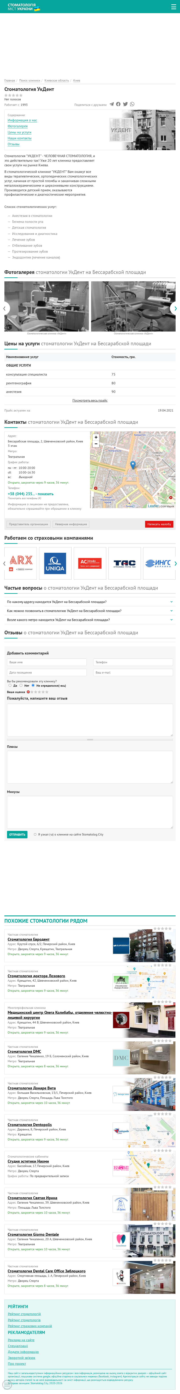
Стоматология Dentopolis (30, 1124)
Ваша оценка (16, 692)
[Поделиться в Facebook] (118, 105)
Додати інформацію (23, 1352)
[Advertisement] (90, 43)
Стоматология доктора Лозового (36, 975)
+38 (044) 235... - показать (31, 495)
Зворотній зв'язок (21, 1357)
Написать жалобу (159, 524)
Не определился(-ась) (51, 686)
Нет (26, 686)
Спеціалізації (18, 1346)
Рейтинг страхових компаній (30, 1326)
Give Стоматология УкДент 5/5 (47, 691)
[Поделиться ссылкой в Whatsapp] (132, 105)
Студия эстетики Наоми (28, 1161)
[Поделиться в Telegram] (111, 105)
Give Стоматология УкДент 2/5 (36, 691)
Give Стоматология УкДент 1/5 (32, 691)
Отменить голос (28, 691)
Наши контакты (20, 138)
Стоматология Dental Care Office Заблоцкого (47, 1270)
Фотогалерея (18, 126)
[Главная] (26, 6)
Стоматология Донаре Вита (32, 1088)
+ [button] (96, 437)
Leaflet (153, 505)
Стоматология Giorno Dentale (33, 1234)
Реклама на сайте (21, 1340)
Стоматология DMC (24, 1051)
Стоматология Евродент (29, 939)
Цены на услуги (19, 132)
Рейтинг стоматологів (24, 1320)
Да (15, 686)
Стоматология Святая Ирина (32, 1197)
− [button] (96, 444)
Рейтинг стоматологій (24, 1314)
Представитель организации (28, 524)
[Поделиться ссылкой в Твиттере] (125, 105)
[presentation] (6, 308)
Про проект (17, 1363)
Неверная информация (71, 524)
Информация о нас (22, 120)
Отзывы (14, 144)
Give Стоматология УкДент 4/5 (43, 691)
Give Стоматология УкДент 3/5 (39, 691)
